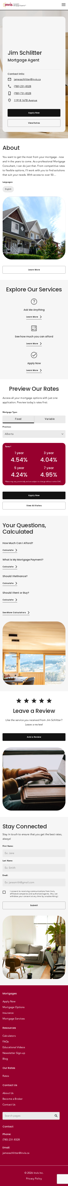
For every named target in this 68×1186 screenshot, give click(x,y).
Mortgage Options (14, 1007)
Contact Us (9, 1105)
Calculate (8, 550)
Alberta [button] (9, 434)
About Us (8, 1093)
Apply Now (34, 112)
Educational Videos (14, 1047)
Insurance (8, 1013)
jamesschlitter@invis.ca (27, 79)
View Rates (34, 123)
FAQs (6, 1042)
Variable (50, 418)
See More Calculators (14, 612)
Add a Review (34, 737)
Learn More (34, 269)
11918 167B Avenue (25, 100)
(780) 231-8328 (22, 86)
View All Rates (34, 505)
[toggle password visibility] (56, 1116)
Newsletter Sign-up (14, 1053)
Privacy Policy (34, 1179)
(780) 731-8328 (22, 93)
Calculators (9, 1036)
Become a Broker (13, 1099)
